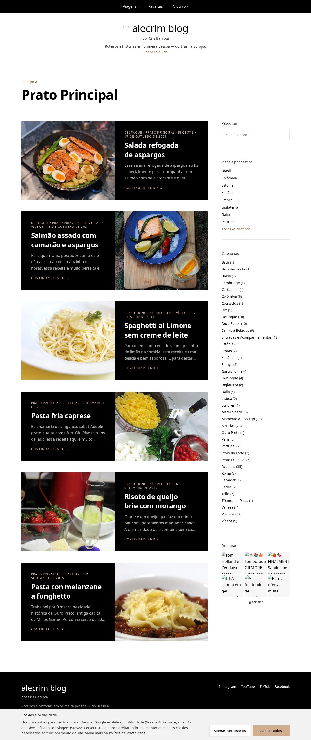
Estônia (227, 185)
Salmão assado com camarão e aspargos (64, 240)
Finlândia (229, 192)
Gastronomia (234, 371)
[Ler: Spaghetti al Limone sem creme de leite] (68, 340)
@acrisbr (255, 602)
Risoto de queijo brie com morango (155, 501)
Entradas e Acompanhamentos (250, 337)
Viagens (131, 6)
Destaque (233, 316)
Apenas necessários (230, 730)
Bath (228, 262)
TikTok (265, 686)
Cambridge (233, 282)
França (227, 200)
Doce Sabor (234, 323)
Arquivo (180, 6)
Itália (226, 214)
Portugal (228, 221)
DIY (227, 310)
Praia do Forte (235, 453)
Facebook (282, 686)
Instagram (227, 686)
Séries (229, 487)
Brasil (226, 170)
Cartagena (232, 289)
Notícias (232, 425)
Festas (229, 350)
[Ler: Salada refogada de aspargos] (68, 160)
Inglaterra (230, 207)
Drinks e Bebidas (238, 330)
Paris (228, 439)
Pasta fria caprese (61, 415)
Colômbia (229, 178)
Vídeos (229, 521)
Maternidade (235, 412)
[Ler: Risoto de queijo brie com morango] (68, 511)
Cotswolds (232, 303)
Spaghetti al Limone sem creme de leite (157, 330)
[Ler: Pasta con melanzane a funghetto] (161, 602)
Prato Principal (236, 459)
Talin (228, 493)
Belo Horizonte (236, 269)
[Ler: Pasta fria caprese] (161, 426)
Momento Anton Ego (242, 419)
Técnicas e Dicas (237, 500)
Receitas (155, 6)
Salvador (231, 480)
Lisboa (229, 398)
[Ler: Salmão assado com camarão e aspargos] (161, 250)
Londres (231, 405)
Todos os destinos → (238, 229)
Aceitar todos (271, 730)
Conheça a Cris (155, 52)
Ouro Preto (233, 432)
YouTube (248, 686)
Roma (229, 473)
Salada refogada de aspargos (151, 149)
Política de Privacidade (127, 733)
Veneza (230, 507)
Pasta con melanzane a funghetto (66, 591)
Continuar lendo (143, 188)
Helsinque (232, 378)
